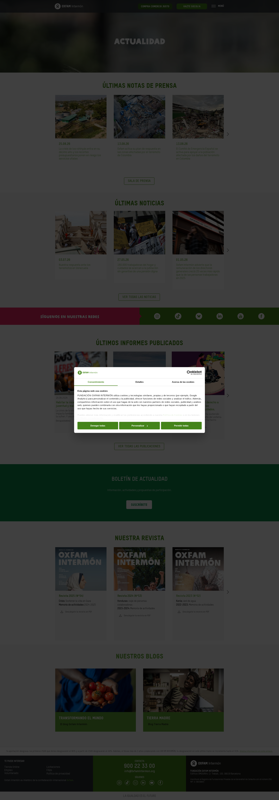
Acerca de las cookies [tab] (183, 382)
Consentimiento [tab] (96, 382)
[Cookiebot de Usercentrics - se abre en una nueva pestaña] (189, 373)
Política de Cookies (172, 415)
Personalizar (138, 425)
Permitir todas (181, 425)
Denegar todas (97, 425)
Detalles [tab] (139, 382)
